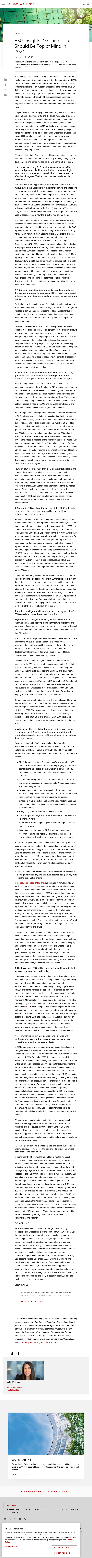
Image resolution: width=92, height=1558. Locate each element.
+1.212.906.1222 (13, 1390)
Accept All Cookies (64, 1548)
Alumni (75, 1509)
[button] (31, 1301)
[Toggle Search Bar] (84, 4)
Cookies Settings (11, 1546)
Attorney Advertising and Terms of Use (39, 1342)
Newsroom (13, 1509)
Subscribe (11, 1505)
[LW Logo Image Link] (21, 4)
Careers (15, 1512)
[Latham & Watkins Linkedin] (5, 1518)
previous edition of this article (33, 883)
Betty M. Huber (14, 1382)
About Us (62, 1509)
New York (10, 1385)
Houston (80, 1528)
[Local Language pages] (88, 4)
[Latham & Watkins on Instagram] (24, 1518)
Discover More (20, 1474)
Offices (27, 1509)
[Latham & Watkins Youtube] (20, 1518)
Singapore (83, 1534)
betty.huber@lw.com (14, 1387)
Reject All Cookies (64, 1553)
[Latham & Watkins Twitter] (10, 1518)
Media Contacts (44, 1509)
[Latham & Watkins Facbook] (15, 1518)
